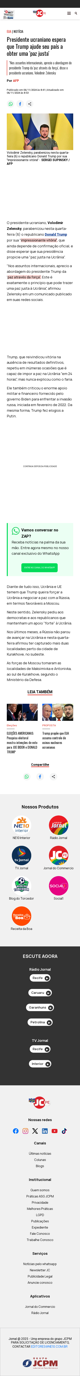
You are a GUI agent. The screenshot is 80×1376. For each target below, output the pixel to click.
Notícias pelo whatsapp (40, 1264)
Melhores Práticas (40, 1209)
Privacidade (40, 1202)
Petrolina (40, 1022)
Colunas (40, 1160)
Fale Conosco (40, 1233)
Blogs (40, 1166)
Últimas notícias (40, 1153)
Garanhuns (40, 1007)
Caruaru (40, 993)
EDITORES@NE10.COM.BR (49, 1346)
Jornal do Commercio (40, 1306)
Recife (40, 978)
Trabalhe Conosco (40, 1240)
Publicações (40, 1221)
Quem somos (40, 1190)
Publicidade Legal (40, 1276)
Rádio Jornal (40, 1313)
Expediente (40, 1227)
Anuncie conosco (40, 1282)
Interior (40, 1064)
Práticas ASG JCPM (40, 1196)
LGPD (40, 1215)
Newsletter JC (40, 1270)
